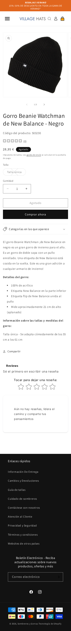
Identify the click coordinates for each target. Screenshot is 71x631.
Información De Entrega (23, 471)
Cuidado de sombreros (22, 498)
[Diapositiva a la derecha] (44, 104)
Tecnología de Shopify (50, 623)
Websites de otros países (23, 543)
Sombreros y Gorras (28, 623)
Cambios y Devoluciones (23, 480)
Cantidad (8, 180)
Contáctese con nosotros (24, 507)
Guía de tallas (16, 490)
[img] (12, 141)
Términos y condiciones (23, 534)
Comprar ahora (35, 214)
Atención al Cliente (20, 516)
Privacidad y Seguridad (22, 525)
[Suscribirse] (58, 577)
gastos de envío (34, 155)
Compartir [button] (14, 351)
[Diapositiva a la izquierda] (26, 104)
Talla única (16, 173)
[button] (7, 18)
